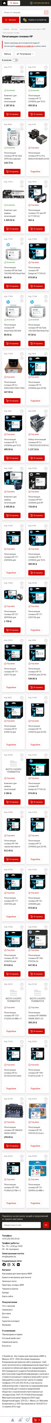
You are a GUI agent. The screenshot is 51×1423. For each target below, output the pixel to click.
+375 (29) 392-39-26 (10, 1239)
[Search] (46, 12)
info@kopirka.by (9, 1257)
